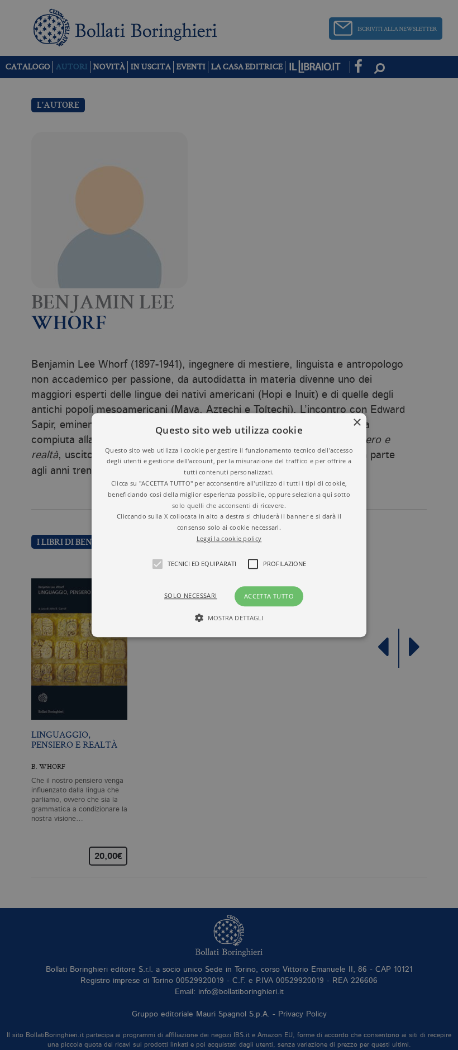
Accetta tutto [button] (269, 596)
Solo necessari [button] (190, 595)
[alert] (229, 525)
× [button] (356, 423)
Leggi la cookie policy (229, 538)
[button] (229, 525)
